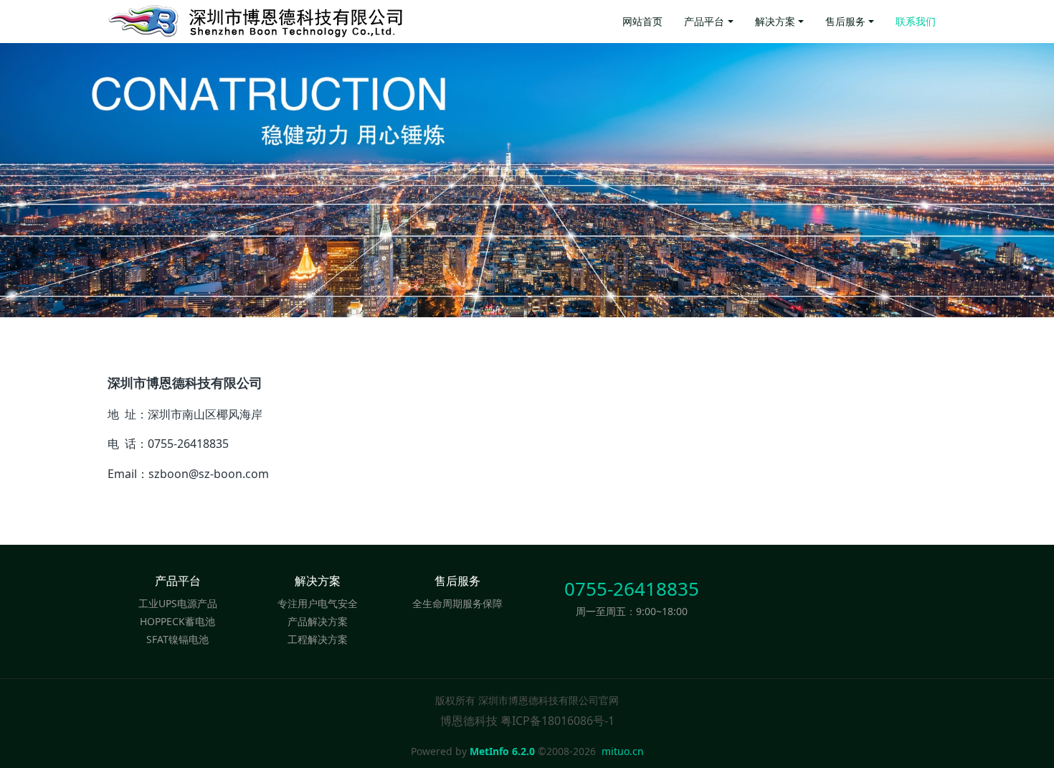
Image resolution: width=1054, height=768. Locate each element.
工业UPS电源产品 (177, 603)
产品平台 (704, 21)
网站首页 (642, 21)
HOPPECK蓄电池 (177, 621)
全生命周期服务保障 (457, 603)
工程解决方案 (318, 639)
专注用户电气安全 (317, 603)
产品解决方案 (318, 621)
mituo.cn (623, 751)
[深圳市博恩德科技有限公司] (305, 21)
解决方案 (775, 21)
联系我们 (916, 21)
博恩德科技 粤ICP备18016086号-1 (527, 721)
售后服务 (845, 21)
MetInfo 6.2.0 (502, 751)
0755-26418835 (631, 588)
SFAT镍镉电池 (177, 639)
